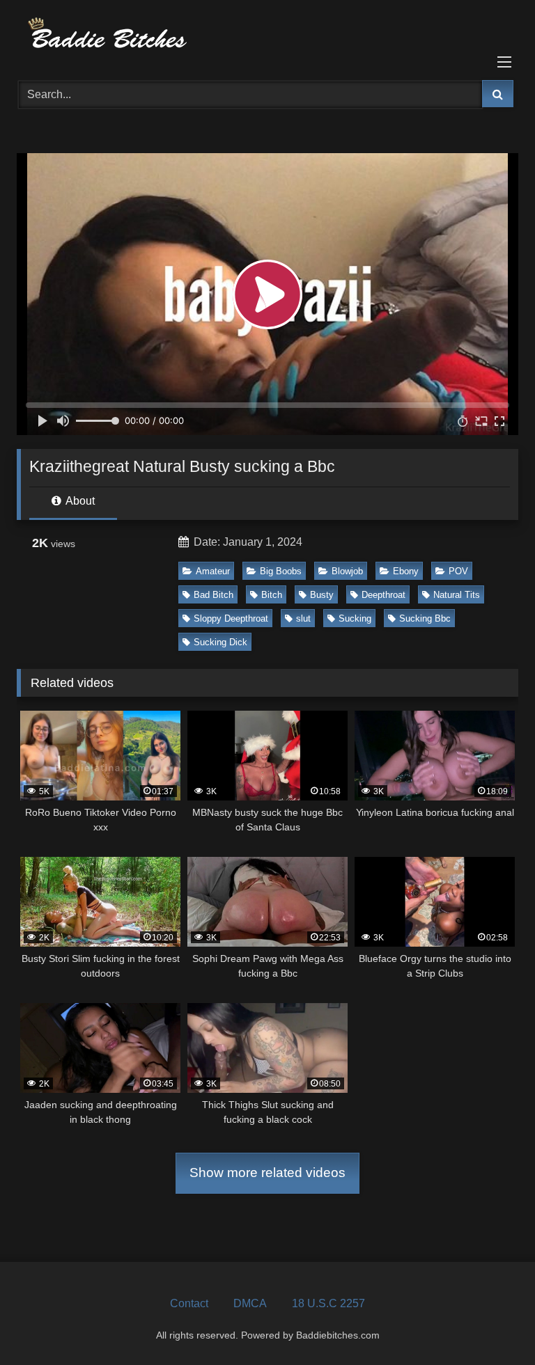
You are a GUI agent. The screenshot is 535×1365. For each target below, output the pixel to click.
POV (458, 571)
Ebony (406, 571)
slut (303, 618)
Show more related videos (267, 1172)
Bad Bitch (213, 595)
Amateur (213, 571)
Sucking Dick (220, 642)
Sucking (355, 618)
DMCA (250, 1303)
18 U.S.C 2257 (328, 1303)
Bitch (271, 595)
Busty (322, 595)
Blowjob (347, 571)
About (79, 501)
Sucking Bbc (425, 618)
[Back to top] (491, 1323)
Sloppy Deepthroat (231, 618)
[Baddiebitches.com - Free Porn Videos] (267, 35)
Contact (189, 1303)
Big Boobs (281, 571)
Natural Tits (456, 595)
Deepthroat (383, 595)
